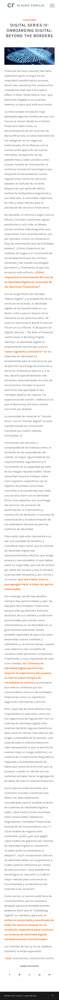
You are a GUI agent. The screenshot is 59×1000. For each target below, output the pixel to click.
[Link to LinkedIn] (52, 995)
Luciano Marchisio (30, 996)
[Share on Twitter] (20, 974)
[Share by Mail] (49, 974)
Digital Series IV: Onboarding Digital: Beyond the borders (29, 30)
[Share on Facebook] (10, 974)
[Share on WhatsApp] (30, 974)
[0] (29, 56)
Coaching (29, 20)
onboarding (20, 958)
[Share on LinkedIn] (39, 974)
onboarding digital (41, 958)
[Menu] (51, 5)
